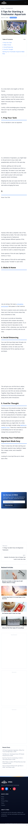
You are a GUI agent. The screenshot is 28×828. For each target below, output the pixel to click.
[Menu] (25, 2)
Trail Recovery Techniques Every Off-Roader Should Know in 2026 (13, 754)
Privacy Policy (4, 801)
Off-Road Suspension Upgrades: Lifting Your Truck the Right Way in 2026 (13, 750)
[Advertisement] (14, 72)
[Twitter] (10, 788)
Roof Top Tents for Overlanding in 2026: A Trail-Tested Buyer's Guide (12, 758)
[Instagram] (14, 788)
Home (2, 796)
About (2, 798)
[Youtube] (2, 788)
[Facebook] (6, 788)
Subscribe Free (9, 505)
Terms (2, 803)
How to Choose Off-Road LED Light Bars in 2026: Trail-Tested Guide (12, 766)
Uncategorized (13, 17)
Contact (3, 805)
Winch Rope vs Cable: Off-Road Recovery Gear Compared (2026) (14, 762)
